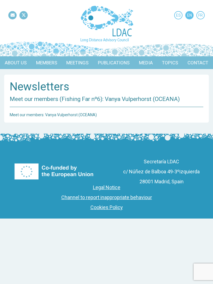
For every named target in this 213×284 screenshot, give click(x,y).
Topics (170, 62)
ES (178, 15)
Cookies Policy (106, 207)
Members (46, 62)
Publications (114, 62)
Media (146, 62)
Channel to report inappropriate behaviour (106, 197)
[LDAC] (106, 23)
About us (16, 62)
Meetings (77, 62)
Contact (197, 62)
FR (200, 15)
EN (189, 15)
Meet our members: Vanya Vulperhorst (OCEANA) (53, 115)
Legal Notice (106, 187)
